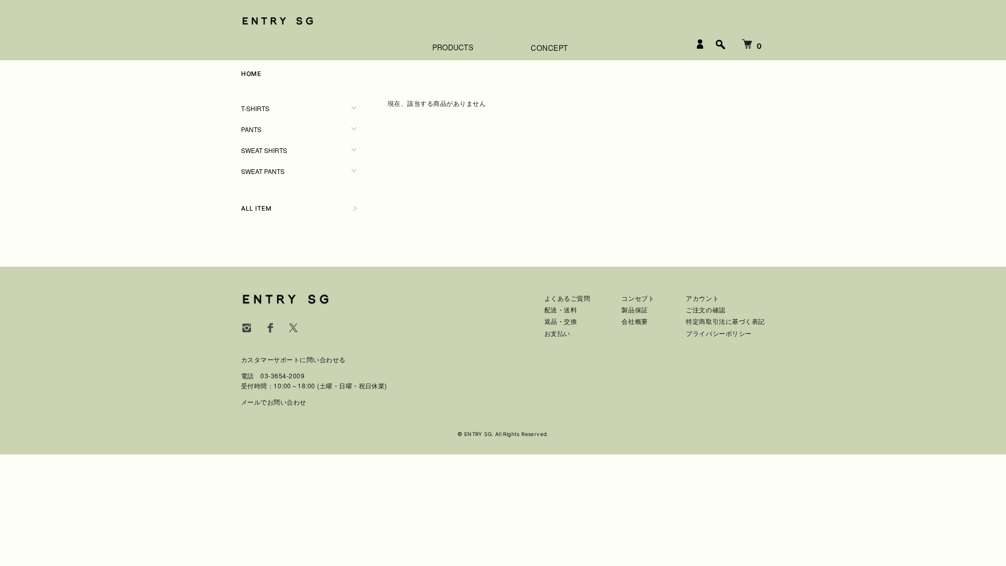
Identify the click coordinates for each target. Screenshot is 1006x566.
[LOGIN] (700, 44)
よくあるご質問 (567, 298)
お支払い (557, 334)
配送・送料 (560, 310)
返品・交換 (560, 321)
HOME (251, 74)
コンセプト (637, 298)
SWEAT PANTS (263, 171)
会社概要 (634, 321)
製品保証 (634, 310)
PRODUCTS (452, 47)
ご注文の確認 (705, 310)
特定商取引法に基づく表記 (725, 321)
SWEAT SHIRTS (264, 150)
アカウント (702, 298)
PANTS (251, 129)
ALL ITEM (256, 208)
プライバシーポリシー (719, 334)
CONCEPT (549, 47)
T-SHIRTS (255, 108)
